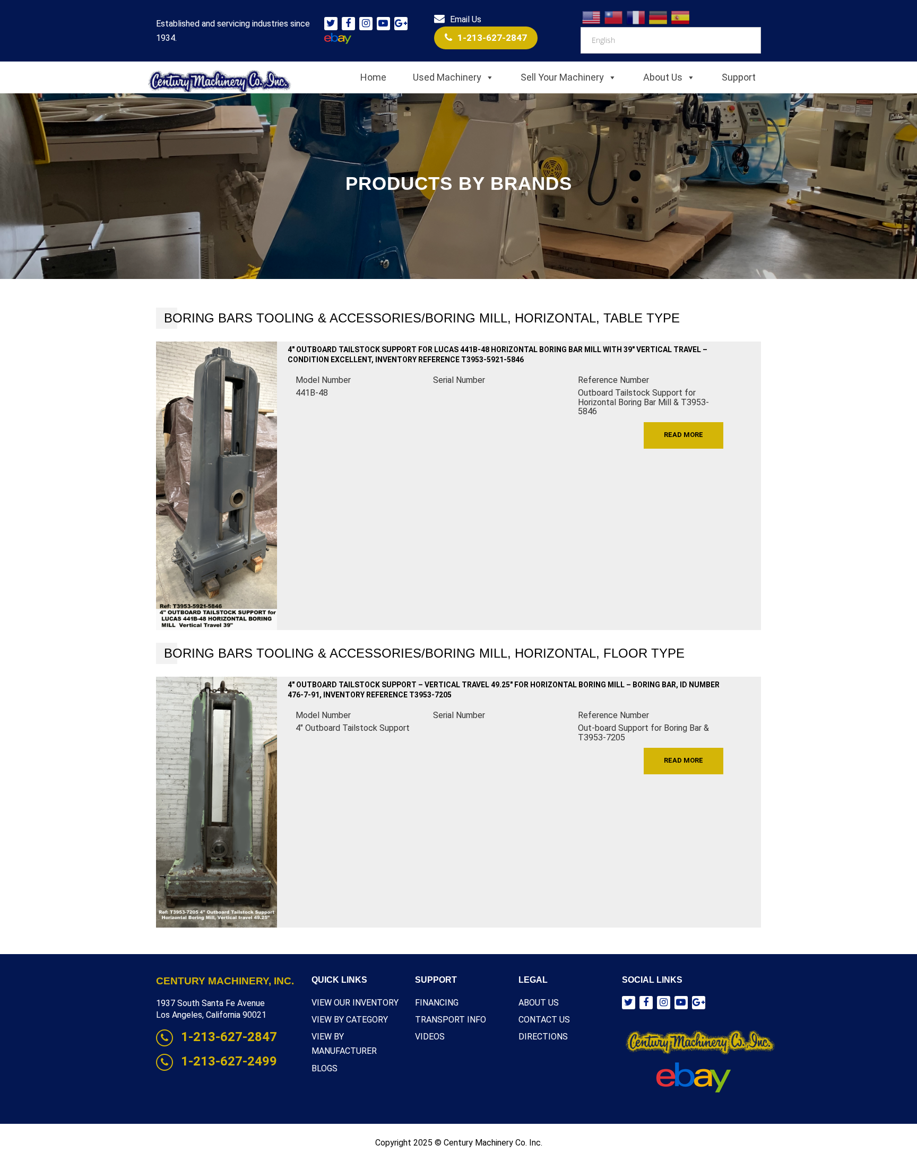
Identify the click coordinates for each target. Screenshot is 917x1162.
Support (739, 77)
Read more (683, 435)
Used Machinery (447, 77)
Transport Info (450, 1020)
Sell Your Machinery (562, 77)
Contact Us (544, 1020)
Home (373, 77)
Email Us (465, 19)
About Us (662, 77)
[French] (636, 17)
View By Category (350, 1020)
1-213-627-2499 (229, 1061)
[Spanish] (681, 17)
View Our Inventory (355, 1003)
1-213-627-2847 (492, 37)
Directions (543, 1037)
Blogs (325, 1068)
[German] (658, 17)
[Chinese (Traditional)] (614, 17)
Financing (436, 1003)
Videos (430, 1037)
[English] (592, 17)
